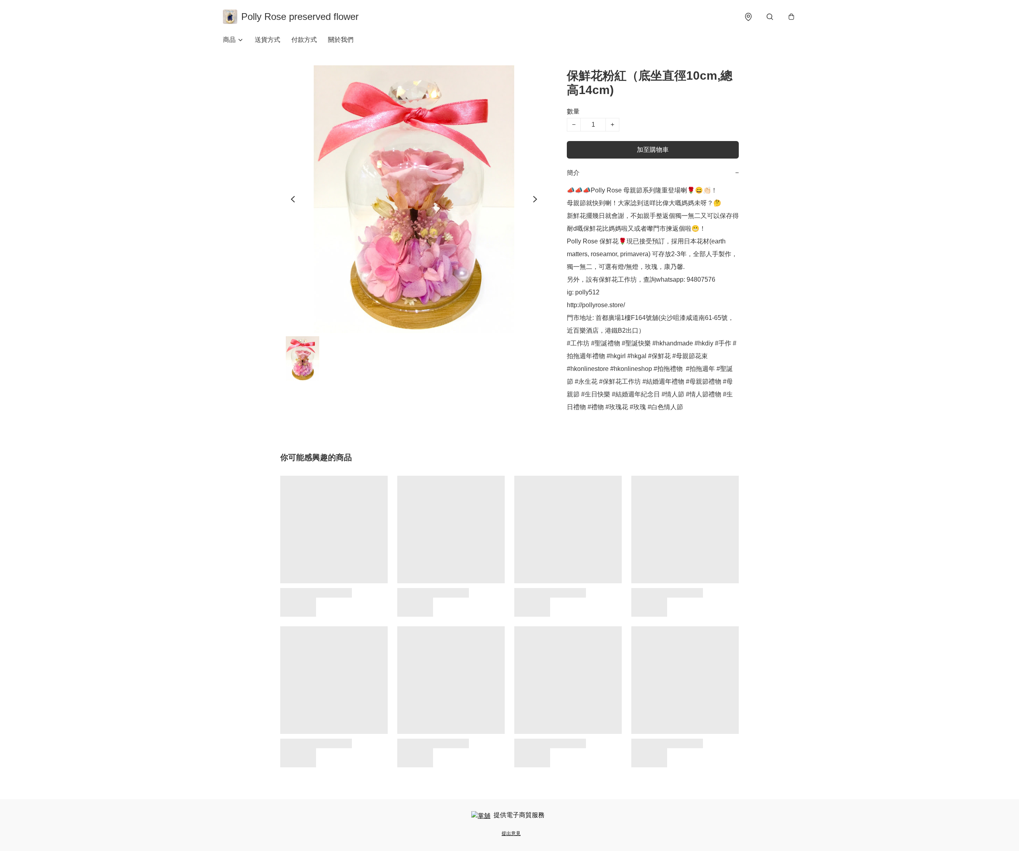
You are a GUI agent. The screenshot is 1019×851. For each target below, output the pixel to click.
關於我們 (340, 39)
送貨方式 (267, 39)
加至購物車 (653, 149)
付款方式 (304, 39)
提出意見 (511, 833)
